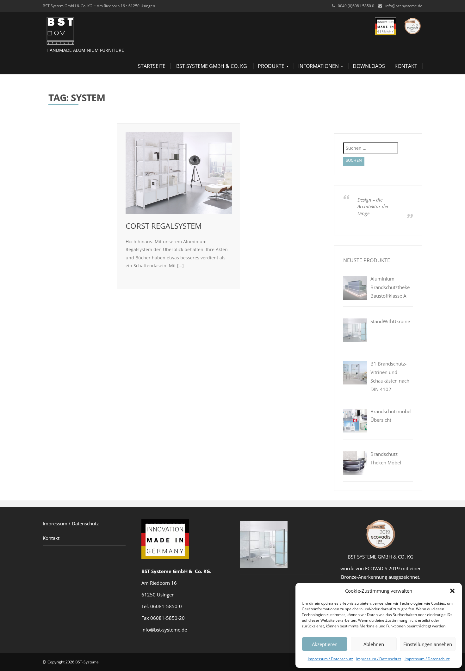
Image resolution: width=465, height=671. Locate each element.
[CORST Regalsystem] (179, 173)
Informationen (319, 66)
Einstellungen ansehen (427, 644)
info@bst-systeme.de (403, 6)
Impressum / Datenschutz (330, 659)
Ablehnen (373, 644)
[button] (452, 591)
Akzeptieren (325, 644)
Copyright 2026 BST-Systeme (73, 662)
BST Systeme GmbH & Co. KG (211, 66)
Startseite (151, 66)
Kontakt (405, 66)
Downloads (369, 66)
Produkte (272, 66)
